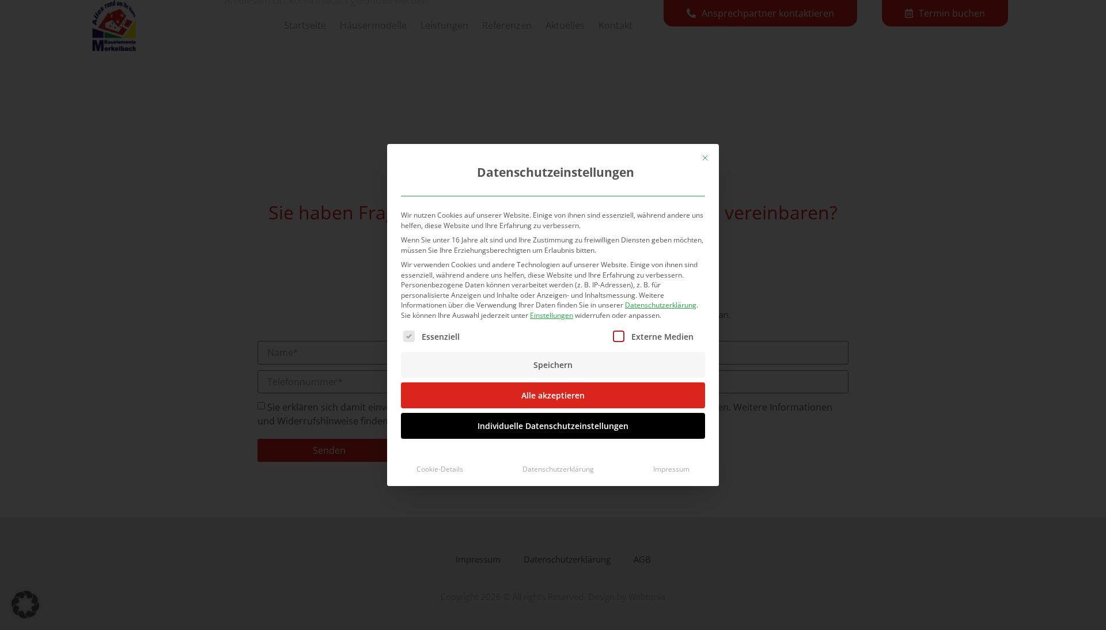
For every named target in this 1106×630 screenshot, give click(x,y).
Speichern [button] (553, 364)
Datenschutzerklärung (660, 305)
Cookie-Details (439, 469)
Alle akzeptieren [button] (553, 395)
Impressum (671, 469)
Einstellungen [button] (551, 315)
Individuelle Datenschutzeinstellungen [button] (553, 425)
